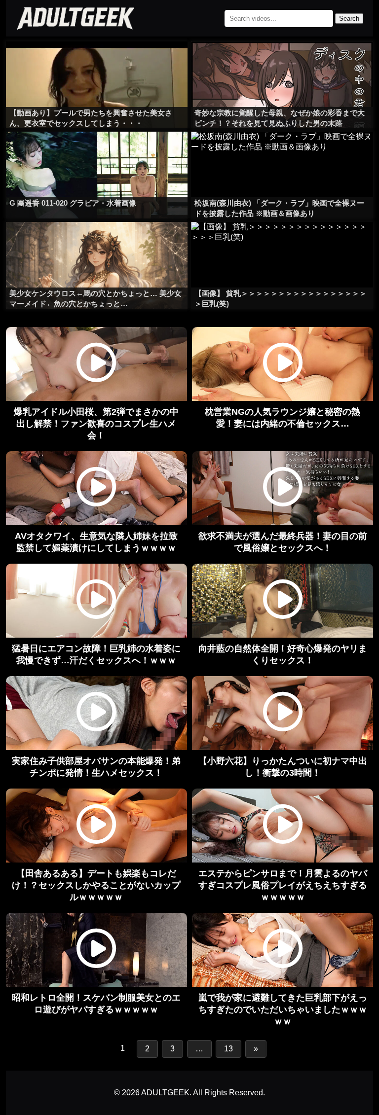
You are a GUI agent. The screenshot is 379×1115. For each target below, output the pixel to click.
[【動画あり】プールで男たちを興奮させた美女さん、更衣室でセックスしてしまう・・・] (97, 61)
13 (228, 1048)
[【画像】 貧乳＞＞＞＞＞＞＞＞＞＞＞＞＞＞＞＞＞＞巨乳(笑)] (282, 241)
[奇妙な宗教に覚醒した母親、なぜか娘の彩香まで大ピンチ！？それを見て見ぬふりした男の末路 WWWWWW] (282, 61)
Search (349, 18)
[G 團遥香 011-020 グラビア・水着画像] (97, 151)
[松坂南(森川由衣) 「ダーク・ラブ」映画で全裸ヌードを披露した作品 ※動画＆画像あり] (282, 151)
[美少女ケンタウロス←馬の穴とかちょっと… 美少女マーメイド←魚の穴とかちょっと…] (97, 241)
